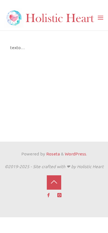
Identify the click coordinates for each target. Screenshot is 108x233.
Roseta (52, 154)
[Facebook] (48, 195)
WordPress (75, 154)
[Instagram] (60, 195)
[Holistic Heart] (50, 17)
